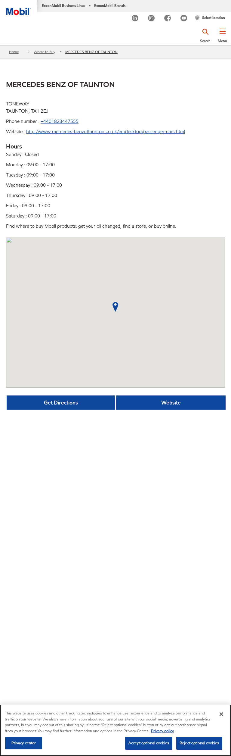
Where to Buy (44, 51)
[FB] (167, 19)
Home (14, 51)
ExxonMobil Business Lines (63, 5)
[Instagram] (151, 19)
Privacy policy (162, 731)
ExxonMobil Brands (109, 5)
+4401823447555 (60, 121)
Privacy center (23, 743)
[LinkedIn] (135, 19)
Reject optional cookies (199, 743)
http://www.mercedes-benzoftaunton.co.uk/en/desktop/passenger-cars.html (105, 131)
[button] (222, 37)
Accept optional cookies (148, 743)
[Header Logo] (18, 7)
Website (171, 402)
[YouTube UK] (183, 19)
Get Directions (61, 402)
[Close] (221, 714)
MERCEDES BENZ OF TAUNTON (91, 51)
